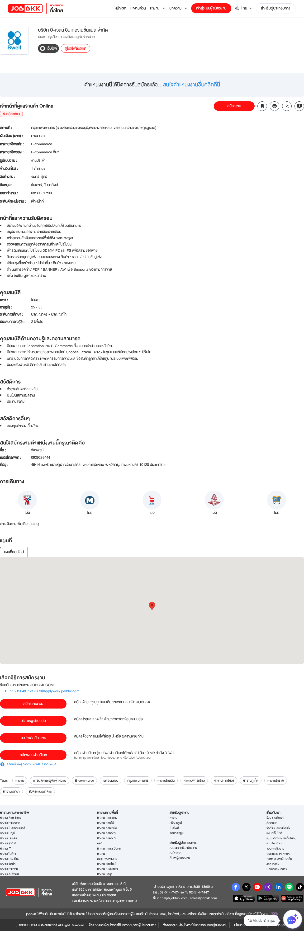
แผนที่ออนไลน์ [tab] (14, 552)
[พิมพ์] (274, 106)
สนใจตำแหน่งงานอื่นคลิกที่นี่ (191, 84)
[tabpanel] (152, 610)
